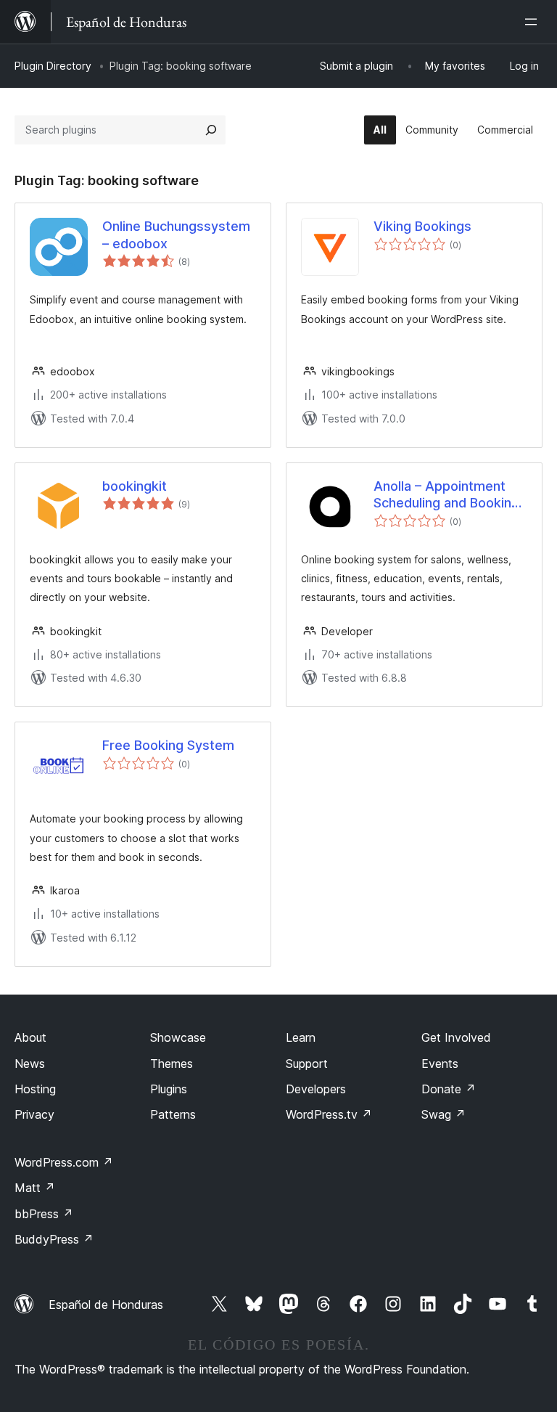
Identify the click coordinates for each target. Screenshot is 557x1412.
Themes (171, 1063)
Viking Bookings (422, 226)
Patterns (173, 1114)
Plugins (168, 1089)
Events (439, 1063)
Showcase (178, 1037)
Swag (443, 1114)
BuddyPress (54, 1239)
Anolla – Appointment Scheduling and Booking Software (446, 495)
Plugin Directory (53, 66)
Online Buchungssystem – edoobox (176, 234)
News (30, 1063)
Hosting (35, 1089)
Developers (316, 1089)
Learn (300, 1037)
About (30, 1037)
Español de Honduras (106, 1304)
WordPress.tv (329, 1114)
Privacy (34, 1114)
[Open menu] (534, 22)
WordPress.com (64, 1162)
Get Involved (456, 1037)
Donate (448, 1089)
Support (307, 1063)
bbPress (44, 1214)
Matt (35, 1187)
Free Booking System (168, 745)
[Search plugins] (211, 129)
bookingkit (134, 486)
